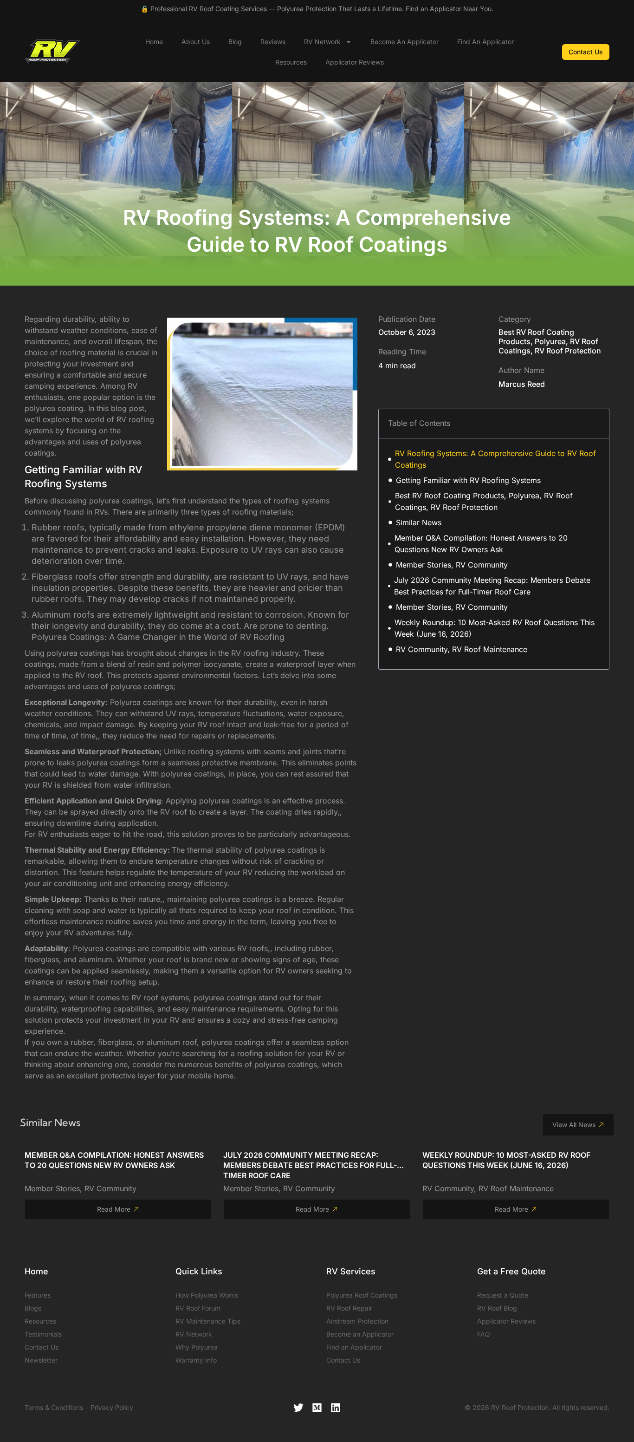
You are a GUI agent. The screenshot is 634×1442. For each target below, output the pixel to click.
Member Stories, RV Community (452, 564)
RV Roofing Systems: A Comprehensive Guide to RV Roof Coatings (495, 459)
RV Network (322, 42)
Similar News (418, 522)
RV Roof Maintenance (516, 1188)
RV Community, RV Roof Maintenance (461, 649)
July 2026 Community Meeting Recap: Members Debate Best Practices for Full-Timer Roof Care (492, 585)
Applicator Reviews (354, 62)
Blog (235, 42)
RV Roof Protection (568, 350)
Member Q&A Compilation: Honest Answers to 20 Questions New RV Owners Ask (481, 543)
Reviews (272, 42)
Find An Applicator (485, 42)
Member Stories (52, 1188)
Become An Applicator (404, 42)
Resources (291, 62)
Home (154, 42)
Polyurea (550, 341)
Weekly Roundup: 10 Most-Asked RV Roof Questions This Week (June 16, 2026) (495, 628)
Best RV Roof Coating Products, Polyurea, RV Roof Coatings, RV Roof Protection (484, 501)
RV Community (110, 1188)
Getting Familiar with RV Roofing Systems (468, 480)
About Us (195, 42)
